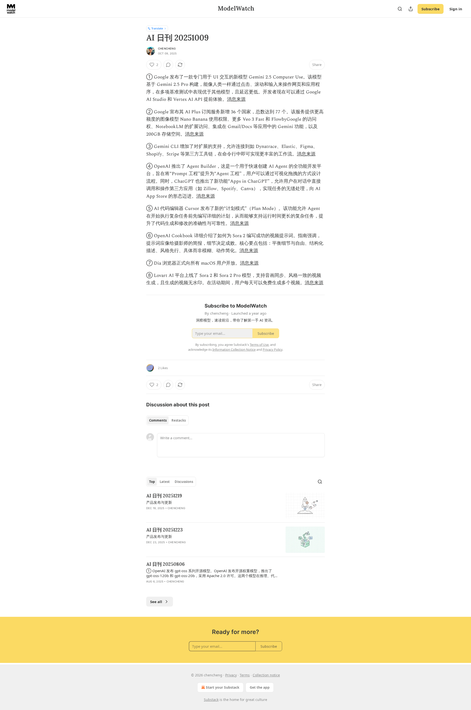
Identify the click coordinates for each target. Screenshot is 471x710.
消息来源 (236, 99)
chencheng (167, 48)
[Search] (400, 9)
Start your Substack (222, 687)
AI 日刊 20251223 (164, 530)
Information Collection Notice (234, 349)
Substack (211, 699)
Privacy (231, 675)
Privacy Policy (272, 349)
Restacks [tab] (178, 420)
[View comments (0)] (168, 65)
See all (156, 601)
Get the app (260, 687)
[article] (235, 506)
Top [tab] (152, 481)
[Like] (149, 549)
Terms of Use (259, 344)
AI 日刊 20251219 (164, 496)
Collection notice (266, 675)
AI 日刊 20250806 (165, 564)
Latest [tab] (165, 481)
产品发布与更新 (159, 502)
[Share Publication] (411, 9)
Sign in (455, 8)
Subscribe (430, 8)
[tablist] (167, 420)
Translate (157, 28)
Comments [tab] (158, 420)
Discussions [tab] (184, 481)
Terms (245, 675)
